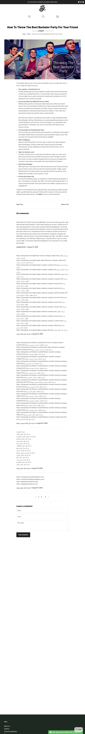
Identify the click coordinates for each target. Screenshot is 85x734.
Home (24, 34)
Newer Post (65, 204)
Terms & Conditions (10, 731)
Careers (6, 729)
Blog (28, 34)
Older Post (19, 204)
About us (7, 726)
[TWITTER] (81, 2)
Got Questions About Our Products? (66, 732)
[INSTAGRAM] (83, 2)
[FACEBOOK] (79, 2)
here (40, 194)
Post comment (23, 535)
